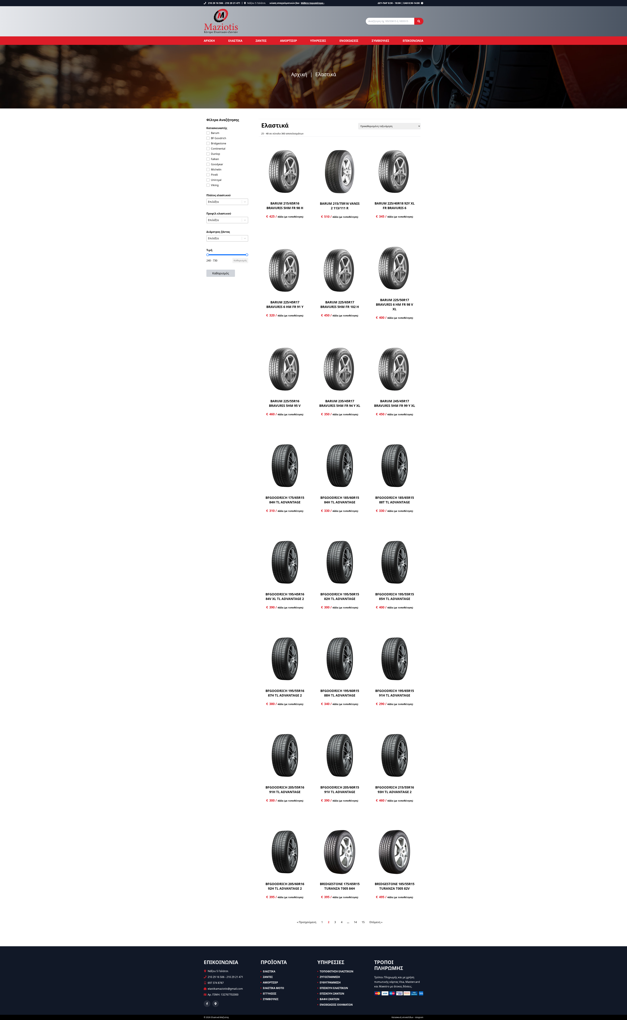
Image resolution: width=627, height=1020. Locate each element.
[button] (227, 133)
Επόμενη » (376, 922)
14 (355, 922)
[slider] (207, 254)
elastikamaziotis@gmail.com (225, 988)
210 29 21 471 (232, 3)
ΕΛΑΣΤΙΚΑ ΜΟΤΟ (273, 988)
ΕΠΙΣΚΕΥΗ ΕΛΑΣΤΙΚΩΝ (334, 988)
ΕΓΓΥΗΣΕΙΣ (269, 993)
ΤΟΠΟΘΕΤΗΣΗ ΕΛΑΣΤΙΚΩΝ (336, 971)
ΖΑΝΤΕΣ (261, 41)
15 (363, 922)
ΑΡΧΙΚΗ (209, 41)
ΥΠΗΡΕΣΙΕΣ (318, 41)
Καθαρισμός (240, 260)
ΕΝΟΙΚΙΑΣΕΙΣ (348, 41)
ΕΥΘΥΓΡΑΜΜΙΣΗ (330, 982)
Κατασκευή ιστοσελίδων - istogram (407, 1017)
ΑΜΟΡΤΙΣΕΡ (288, 41)
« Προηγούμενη (306, 922)
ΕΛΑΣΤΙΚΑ (235, 41)
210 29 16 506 (215, 3)
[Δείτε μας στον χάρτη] (215, 1003)
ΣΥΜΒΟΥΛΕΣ (380, 41)
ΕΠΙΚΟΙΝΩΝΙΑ (413, 41)
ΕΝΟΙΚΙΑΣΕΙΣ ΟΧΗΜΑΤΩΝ (336, 1004)
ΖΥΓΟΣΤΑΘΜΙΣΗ (330, 977)
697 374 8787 (216, 983)
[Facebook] (207, 1003)
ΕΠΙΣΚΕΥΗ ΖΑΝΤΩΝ (332, 993)
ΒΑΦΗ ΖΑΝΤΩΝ (329, 999)
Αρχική (299, 74)
